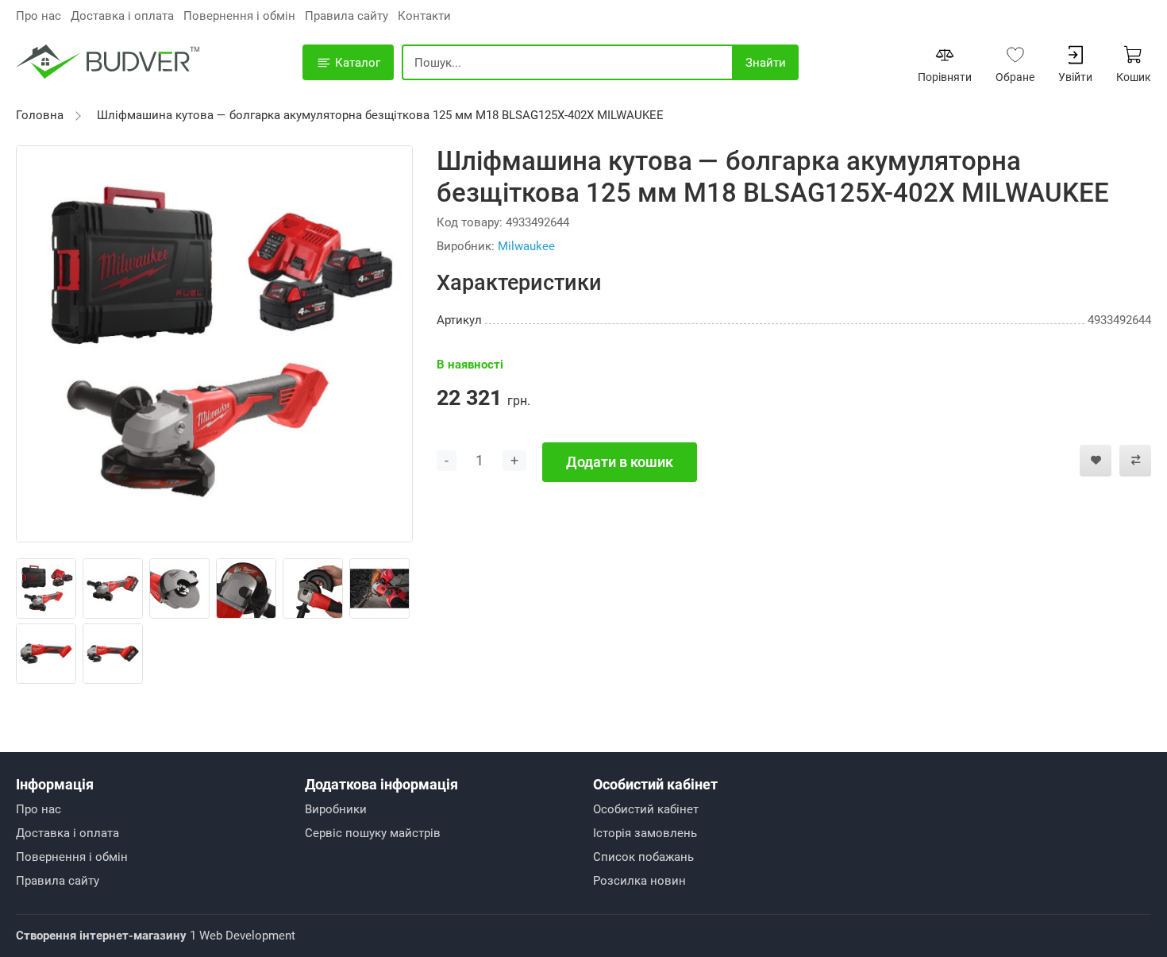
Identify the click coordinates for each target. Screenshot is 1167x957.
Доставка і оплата (122, 16)
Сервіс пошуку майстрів (373, 833)
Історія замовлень (645, 833)
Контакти (424, 16)
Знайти (765, 63)
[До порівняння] (1135, 461)
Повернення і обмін (239, 16)
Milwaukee (526, 246)
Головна (40, 115)
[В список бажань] (1095, 461)
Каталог (356, 63)
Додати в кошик (619, 461)
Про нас (38, 16)
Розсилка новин (639, 881)
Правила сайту (346, 16)
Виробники (336, 809)
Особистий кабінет (646, 809)
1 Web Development (155, 935)
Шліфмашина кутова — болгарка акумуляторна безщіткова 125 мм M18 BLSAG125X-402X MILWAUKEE (380, 115)
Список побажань (643, 857)
